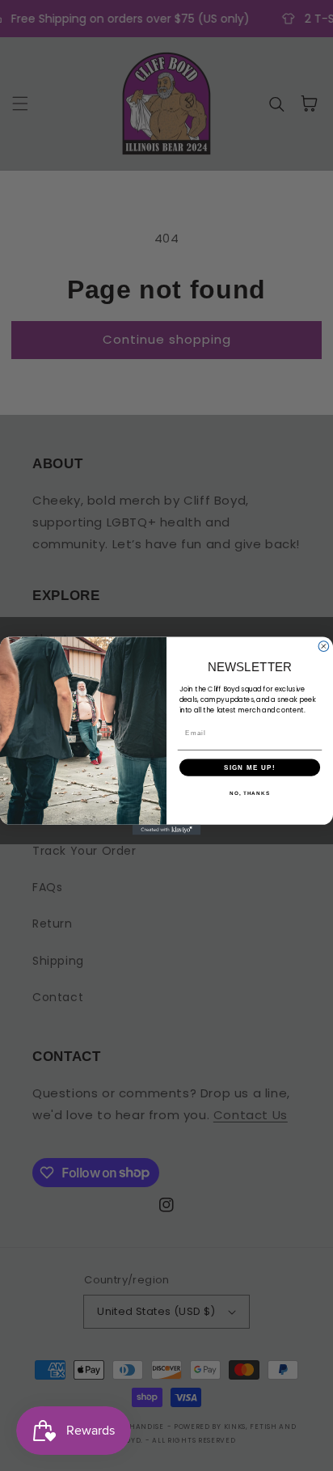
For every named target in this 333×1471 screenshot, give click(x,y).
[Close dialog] (323, 645)
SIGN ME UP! (250, 767)
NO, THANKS (250, 793)
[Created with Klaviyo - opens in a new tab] (167, 829)
